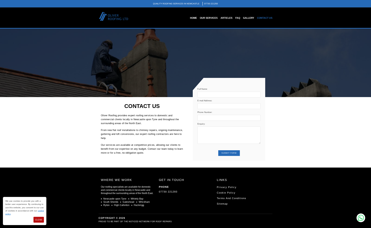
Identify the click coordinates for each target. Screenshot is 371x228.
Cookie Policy (226, 192)
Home (193, 18)
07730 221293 (211, 3)
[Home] (114, 17)
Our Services (209, 18)
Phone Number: (204, 112)
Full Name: (202, 89)
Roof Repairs (164, 221)
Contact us (264, 18)
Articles (226, 18)
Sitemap (222, 203)
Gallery (248, 18)
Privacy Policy (227, 187)
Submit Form (229, 153)
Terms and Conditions (231, 198)
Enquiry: (201, 124)
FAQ (237, 18)
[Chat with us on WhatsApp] (361, 217)
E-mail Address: (204, 100)
